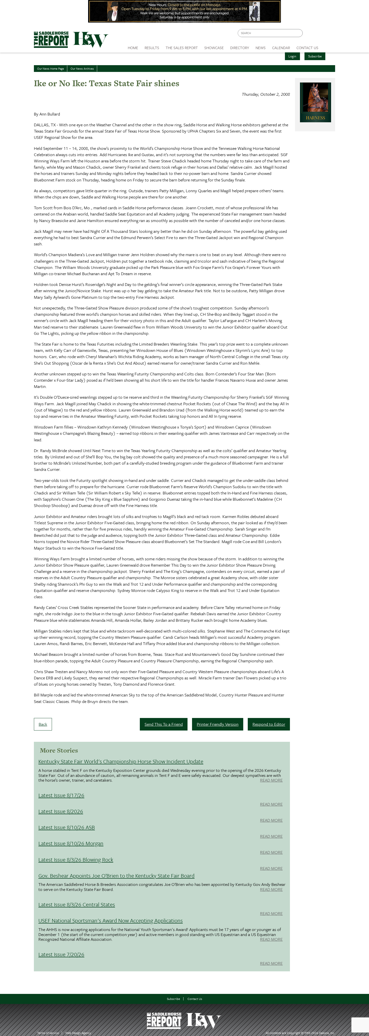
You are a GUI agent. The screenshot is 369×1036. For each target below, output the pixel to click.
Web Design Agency (78, 1032)
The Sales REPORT (182, 47)
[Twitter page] (319, 34)
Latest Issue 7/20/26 (61, 954)
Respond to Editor (269, 724)
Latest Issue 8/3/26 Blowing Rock (75, 859)
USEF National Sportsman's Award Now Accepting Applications (110, 920)
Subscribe (315, 56)
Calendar (281, 47)
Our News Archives (82, 68)
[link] (133, 46)
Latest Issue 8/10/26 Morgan (70, 843)
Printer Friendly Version (217, 724)
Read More (271, 780)
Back (43, 724)
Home (133, 47)
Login (292, 56)
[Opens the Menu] (328, 46)
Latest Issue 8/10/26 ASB (66, 827)
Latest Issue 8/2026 (60, 811)
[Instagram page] (328, 34)
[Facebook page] (309, 34)
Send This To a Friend (164, 724)
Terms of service (48, 1032)
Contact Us (195, 998)
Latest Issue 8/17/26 (61, 795)
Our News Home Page (50, 68)
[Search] (299, 33)
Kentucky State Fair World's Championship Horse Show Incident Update (120, 761)
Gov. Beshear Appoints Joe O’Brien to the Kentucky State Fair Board (116, 875)
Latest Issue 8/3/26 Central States (76, 904)
